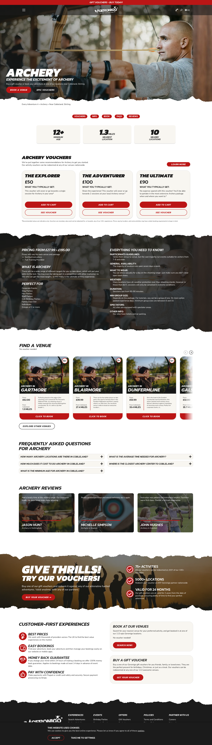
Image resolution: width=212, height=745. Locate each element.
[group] (44, 388)
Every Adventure (30, 104)
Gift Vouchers (125, 719)
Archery (43, 104)
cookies (141, 730)
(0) (188, 10)
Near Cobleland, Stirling (59, 104)
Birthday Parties (100, 719)
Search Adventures (76, 719)
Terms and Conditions (153, 719)
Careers (172, 719)
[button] (191, 352)
